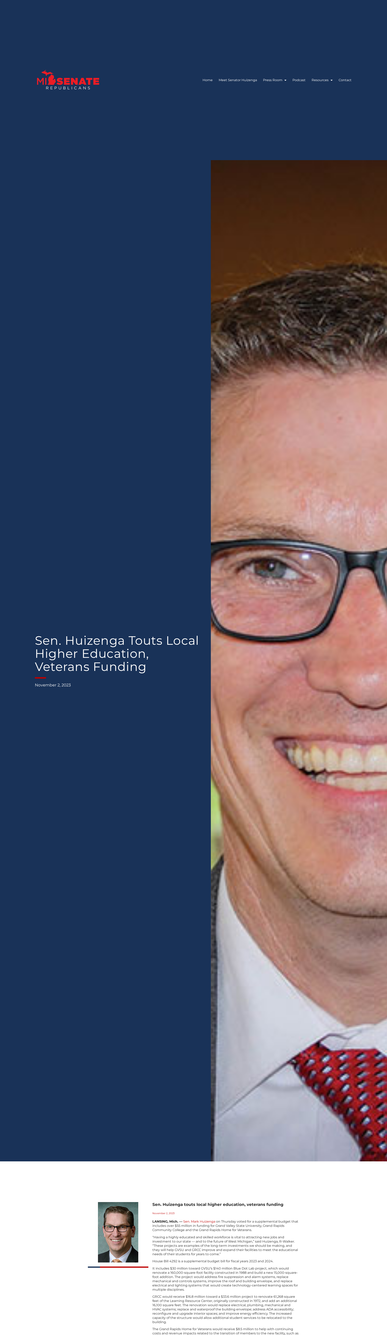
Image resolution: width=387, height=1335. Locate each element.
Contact (345, 80)
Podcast (299, 80)
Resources (320, 80)
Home (208, 80)
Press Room (272, 80)
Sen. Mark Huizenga (199, 1221)
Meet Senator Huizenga (238, 80)
